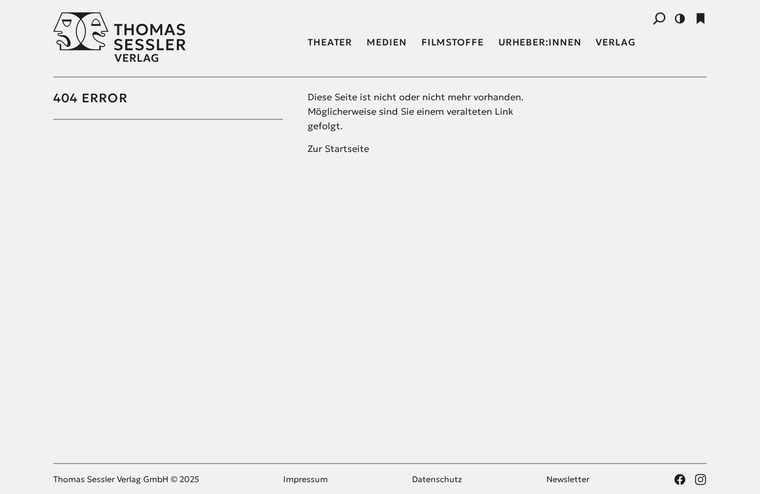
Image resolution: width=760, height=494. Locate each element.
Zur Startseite (338, 149)
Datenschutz (437, 479)
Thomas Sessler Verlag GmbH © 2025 (126, 479)
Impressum (305, 479)
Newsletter (567, 479)
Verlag (615, 42)
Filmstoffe (452, 42)
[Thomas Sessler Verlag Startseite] (168, 37)
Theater (330, 42)
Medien (386, 42)
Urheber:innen (540, 42)
